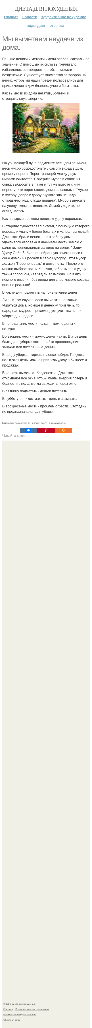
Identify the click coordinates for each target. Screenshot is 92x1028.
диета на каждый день (53, 423)
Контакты (8, 1009)
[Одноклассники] (63, 430)
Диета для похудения (46, 8)
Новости (29, 16)
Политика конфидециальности (19, 1014)
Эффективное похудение (63, 16)
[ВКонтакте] (28, 430)
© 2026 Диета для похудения (19, 1003)
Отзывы (57, 25)
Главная (11, 16)
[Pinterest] (46, 430)
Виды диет (36, 25)
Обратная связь (11, 1019)
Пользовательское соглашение (32, 1009)
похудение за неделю (27, 423)
